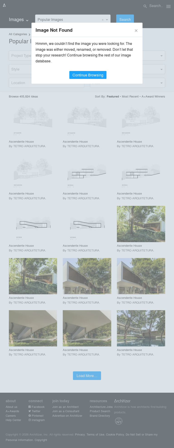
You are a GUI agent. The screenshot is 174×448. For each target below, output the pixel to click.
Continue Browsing (87, 75)
